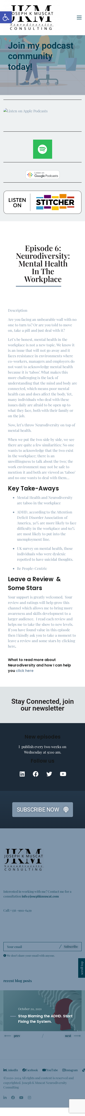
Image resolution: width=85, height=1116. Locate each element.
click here (25, 670)
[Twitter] (49, 773)
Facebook (32, 1070)
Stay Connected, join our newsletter (42, 704)
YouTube (52, 1070)
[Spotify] (42, 149)
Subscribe (71, 946)
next (68, 1035)
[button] (6, 17)
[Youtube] (63, 773)
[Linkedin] (22, 773)
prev (17, 1035)
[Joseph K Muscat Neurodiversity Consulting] (31, 17)
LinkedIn (12, 1070)
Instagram (71, 1070)
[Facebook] (35, 773)
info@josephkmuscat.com (40, 896)
